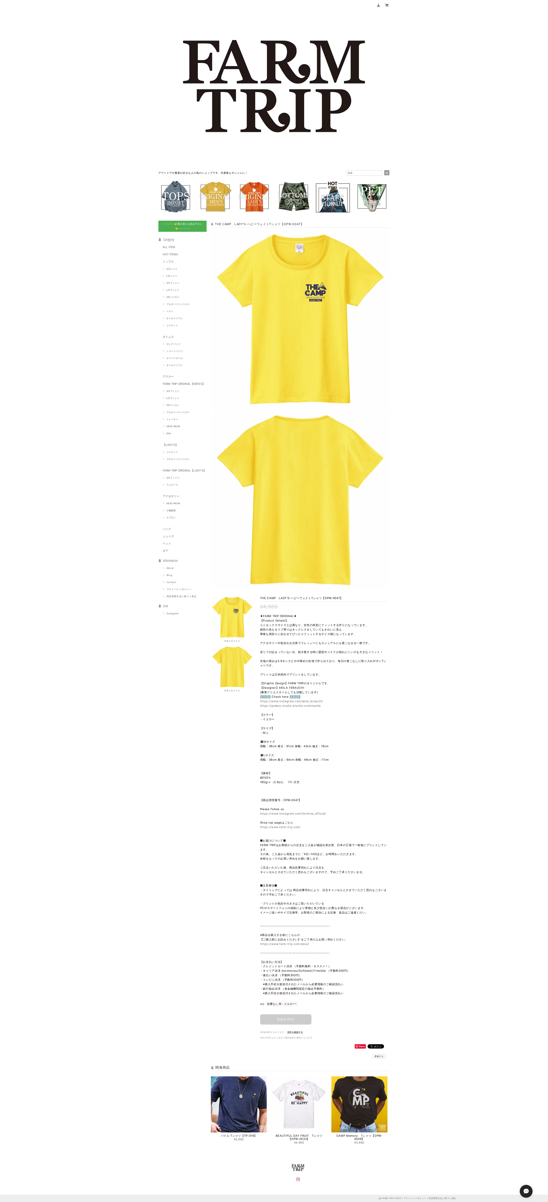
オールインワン (174, 318)
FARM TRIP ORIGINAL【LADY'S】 (184, 470)
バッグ (167, 529)
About (170, 568)
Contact (171, 582)
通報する (379, 1056)
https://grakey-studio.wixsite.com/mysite (290, 705)
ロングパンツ (173, 343)
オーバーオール (174, 358)
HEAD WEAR (173, 426)
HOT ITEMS (170, 254)
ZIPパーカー (172, 297)
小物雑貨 (171, 510)
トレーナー (172, 419)
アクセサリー (171, 496)
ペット (167, 543)
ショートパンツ (174, 351)
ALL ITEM (169, 247)
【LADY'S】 (170, 444)
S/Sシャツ (171, 268)
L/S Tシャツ (172, 290)
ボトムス (168, 336)
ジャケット (172, 325)
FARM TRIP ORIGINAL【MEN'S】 (184, 383)
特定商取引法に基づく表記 (182, 596)
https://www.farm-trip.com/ (280, 827)
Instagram (173, 613)
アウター (168, 376)
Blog (169, 575)
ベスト (169, 311)
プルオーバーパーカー (178, 304)
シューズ (168, 536)
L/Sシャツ (171, 275)
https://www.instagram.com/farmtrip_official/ (293, 813)
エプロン (171, 517)
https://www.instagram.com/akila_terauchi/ (291, 701)
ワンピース (172, 484)
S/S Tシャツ (172, 282)
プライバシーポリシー (179, 589)
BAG (168, 433)
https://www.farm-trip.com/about (284, 944)
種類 (262, 1004)
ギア (165, 550)
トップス (168, 261)
